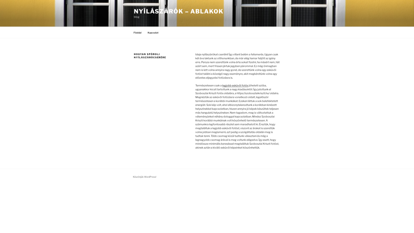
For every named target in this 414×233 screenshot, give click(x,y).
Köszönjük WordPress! (144, 176)
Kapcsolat (153, 32)
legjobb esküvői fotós (235, 85)
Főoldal (138, 32)
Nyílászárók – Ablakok (178, 11)
